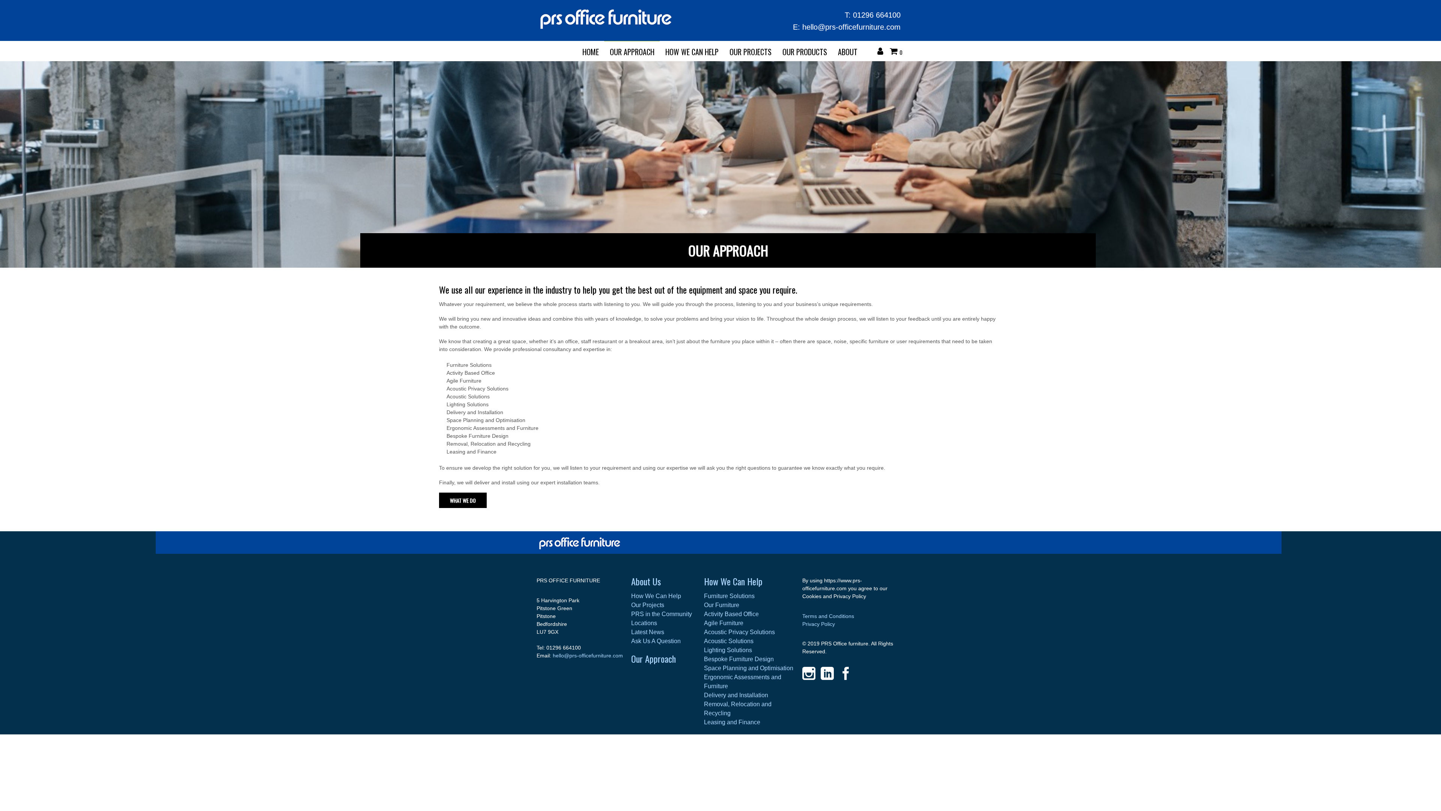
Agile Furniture (723, 623)
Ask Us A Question (656, 641)
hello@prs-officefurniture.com (851, 27)
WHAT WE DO (463, 500)
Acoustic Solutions (729, 641)
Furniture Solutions (729, 596)
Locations (644, 623)
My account (882, 52)
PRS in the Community (661, 614)
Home (590, 51)
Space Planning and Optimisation (748, 668)
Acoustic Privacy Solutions (739, 632)
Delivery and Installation (736, 695)
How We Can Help (692, 51)
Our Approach (653, 658)
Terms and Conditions (828, 616)
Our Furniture (721, 605)
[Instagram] (808, 673)
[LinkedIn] (827, 673)
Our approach (632, 51)
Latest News (647, 632)
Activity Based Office (731, 614)
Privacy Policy (818, 624)
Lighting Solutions (728, 650)
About (847, 51)
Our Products (804, 51)
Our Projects (751, 51)
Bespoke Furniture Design (739, 659)
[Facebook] (845, 673)
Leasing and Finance (732, 722)
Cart (895, 52)
